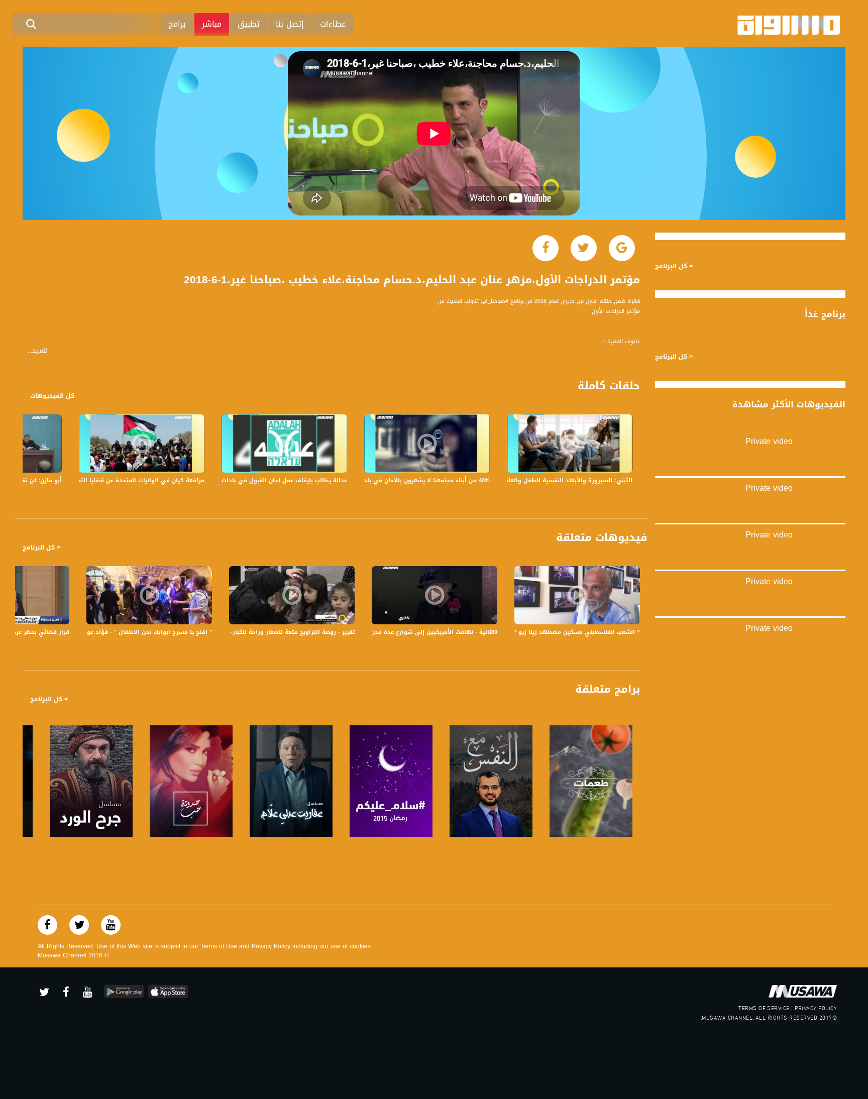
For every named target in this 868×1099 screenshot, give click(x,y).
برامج (177, 24)
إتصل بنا (290, 24)
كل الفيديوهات (52, 395)
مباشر (212, 24)
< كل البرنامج (41, 547)
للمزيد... (37, 351)
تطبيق (249, 24)
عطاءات (333, 24)
